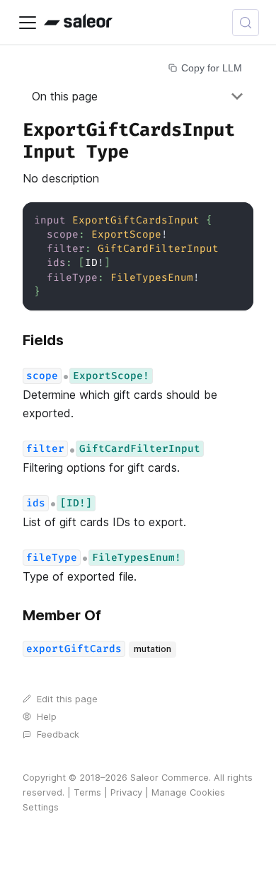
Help (47, 716)
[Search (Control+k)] (245, 22)
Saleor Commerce (169, 777)
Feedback (58, 734)
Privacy (126, 792)
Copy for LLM (211, 68)
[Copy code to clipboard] (236, 219)
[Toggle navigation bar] (27, 22)
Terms (87, 792)
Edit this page (67, 699)
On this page (65, 96)
